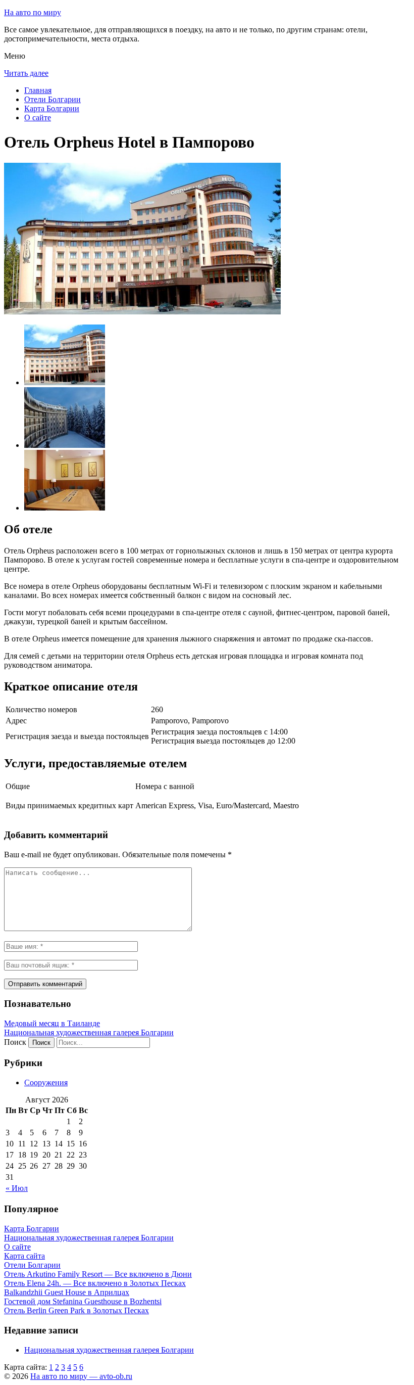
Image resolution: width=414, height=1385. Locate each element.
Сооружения (46, 1082)
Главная (37, 90)
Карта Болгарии (51, 108)
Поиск (15, 1042)
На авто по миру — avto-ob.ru (81, 1376)
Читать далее (26, 73)
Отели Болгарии (52, 99)
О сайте (37, 117)
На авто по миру (32, 12)
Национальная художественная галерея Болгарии (89, 1032)
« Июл (17, 1188)
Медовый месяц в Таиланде (52, 1023)
